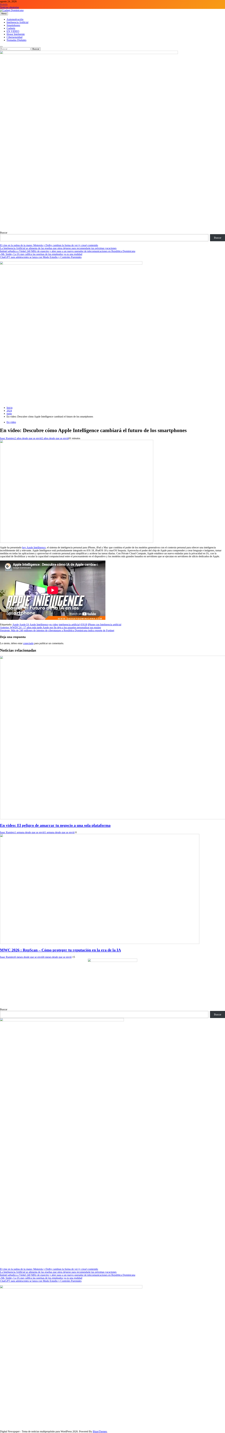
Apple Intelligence (39, 624)
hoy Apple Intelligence (34, 547)
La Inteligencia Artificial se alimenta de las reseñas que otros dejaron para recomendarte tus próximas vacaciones (58, 248)
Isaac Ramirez (7, 438)
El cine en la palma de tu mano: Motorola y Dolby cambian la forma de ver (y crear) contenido (49, 245)
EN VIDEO (13, 31)
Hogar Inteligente (16, 34)
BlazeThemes (100, 1431)
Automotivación (15, 19)
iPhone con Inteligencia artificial (104, 624)
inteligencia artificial (69, 624)
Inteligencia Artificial (17, 22)
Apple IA (24, 624)
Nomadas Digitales (16, 40)
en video (53, 624)
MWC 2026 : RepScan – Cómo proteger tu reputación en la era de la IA (60, 950)
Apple (15, 624)
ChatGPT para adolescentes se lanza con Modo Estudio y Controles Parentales (41, 257)
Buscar (3, 232)
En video (11, 422)
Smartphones (13, 25)
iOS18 (83, 624)
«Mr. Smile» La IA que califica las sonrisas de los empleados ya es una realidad (41, 254)
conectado (28, 643)
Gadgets (11, 28)
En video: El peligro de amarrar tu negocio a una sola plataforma (55, 825)
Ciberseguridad (14, 37)
